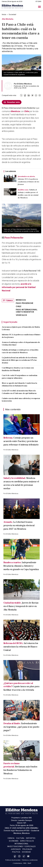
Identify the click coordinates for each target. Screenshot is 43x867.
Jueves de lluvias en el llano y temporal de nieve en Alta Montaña (20, 606)
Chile (26, 111)
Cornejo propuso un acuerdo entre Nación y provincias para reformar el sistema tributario (21, 441)
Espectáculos (27, 841)
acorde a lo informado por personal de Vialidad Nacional (19, 287)
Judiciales (16, 849)
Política (16, 852)
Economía (13, 841)
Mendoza (15, 111)
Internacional (22, 844)
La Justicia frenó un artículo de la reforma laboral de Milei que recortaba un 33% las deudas (19, 360)
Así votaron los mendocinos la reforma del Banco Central (20, 647)
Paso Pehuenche (14, 237)
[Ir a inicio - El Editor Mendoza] (12, 7)
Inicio (4, 14)
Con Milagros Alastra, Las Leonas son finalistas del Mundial (18, 369)
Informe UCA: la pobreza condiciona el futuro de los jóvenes (21, 335)
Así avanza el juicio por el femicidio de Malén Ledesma (21, 328)
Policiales (27, 849)
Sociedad (12, 14)
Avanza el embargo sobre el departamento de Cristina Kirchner (21, 343)
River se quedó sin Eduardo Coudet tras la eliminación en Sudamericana (19, 384)
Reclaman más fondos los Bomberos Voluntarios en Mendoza (20, 770)
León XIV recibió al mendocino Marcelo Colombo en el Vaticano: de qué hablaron (19, 392)
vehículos (21, 315)
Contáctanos (17, 863)
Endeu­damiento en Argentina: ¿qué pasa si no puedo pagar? (21, 727)
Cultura (20, 838)
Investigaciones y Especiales (21, 846)
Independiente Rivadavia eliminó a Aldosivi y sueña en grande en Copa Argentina (21, 566)
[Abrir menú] (39, 6)
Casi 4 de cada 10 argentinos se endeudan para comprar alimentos (19, 376)
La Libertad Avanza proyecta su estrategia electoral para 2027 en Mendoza (19, 525)
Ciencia (11, 838)
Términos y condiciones (30, 860)
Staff (29, 863)
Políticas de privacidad (12, 860)
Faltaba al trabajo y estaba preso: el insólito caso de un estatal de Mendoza (20, 351)
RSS (25, 863)
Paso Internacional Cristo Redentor (26, 310)
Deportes (30, 838)
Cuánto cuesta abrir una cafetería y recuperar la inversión (21, 399)
